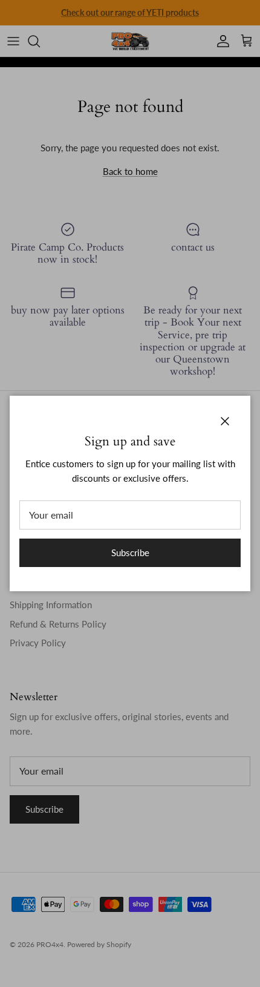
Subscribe (130, 552)
